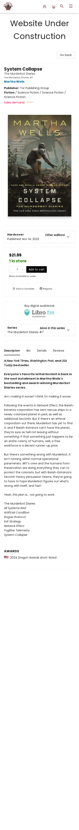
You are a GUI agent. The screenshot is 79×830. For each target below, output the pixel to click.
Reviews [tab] (58, 351)
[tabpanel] (39, 463)
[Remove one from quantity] (11, 269)
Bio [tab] (29, 351)
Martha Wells (14, 82)
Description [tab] (12, 351)
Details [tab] (42, 351)
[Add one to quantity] (22, 269)
